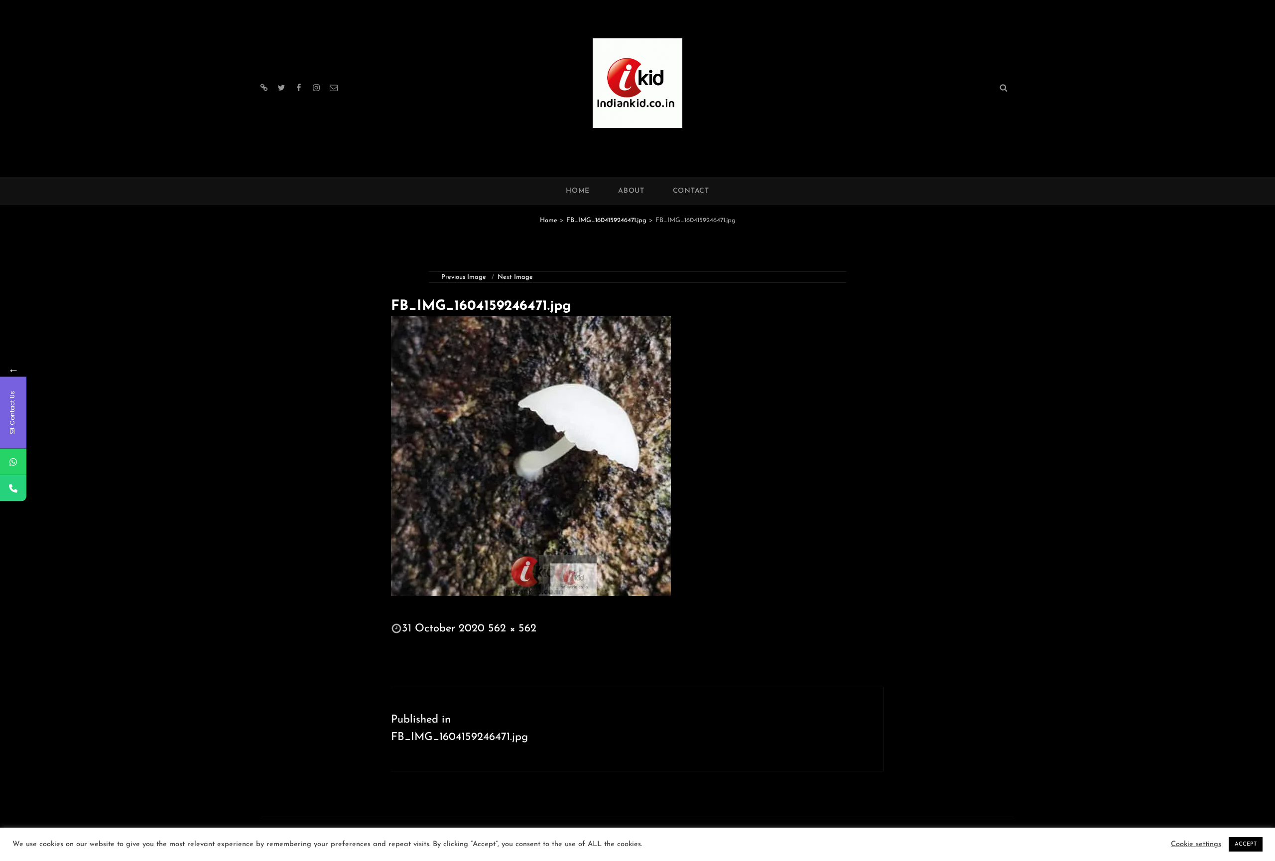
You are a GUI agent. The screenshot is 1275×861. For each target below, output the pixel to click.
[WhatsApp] (13, 462)
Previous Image (463, 277)
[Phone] (13, 488)
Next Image (515, 277)
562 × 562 (512, 628)
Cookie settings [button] (1196, 844)
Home (578, 191)
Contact (691, 191)
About (631, 191)
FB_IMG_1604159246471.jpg (606, 220)
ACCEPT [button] (1246, 844)
